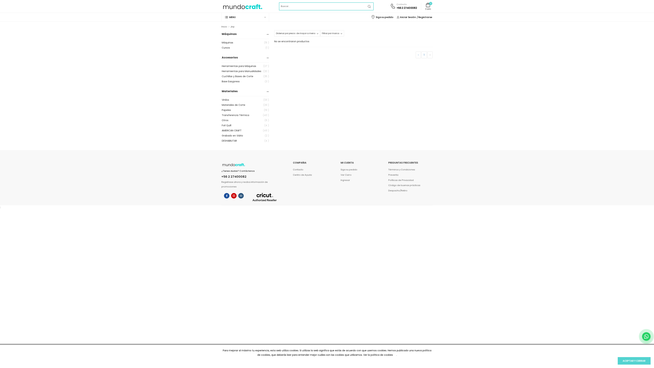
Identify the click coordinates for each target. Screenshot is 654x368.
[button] (245, 17)
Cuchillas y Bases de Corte (245, 76)
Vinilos (245, 100)
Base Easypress (245, 81)
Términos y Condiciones (401, 169)
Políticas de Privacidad (401, 180)
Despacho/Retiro (397, 190)
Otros (245, 120)
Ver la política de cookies (378, 355)
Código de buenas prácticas (404, 185)
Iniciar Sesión (408, 17)
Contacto (298, 169)
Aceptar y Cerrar (634, 361)
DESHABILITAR (245, 140)
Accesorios (230, 57)
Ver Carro (346, 175)
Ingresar (345, 180)
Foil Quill (245, 125)
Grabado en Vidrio (245, 135)
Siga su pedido (384, 17)
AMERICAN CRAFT (245, 130)
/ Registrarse (424, 17)
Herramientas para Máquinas (245, 66)
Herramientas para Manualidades (245, 71)
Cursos (245, 47)
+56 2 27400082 (406, 8)
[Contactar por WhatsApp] (646, 336)
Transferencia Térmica (245, 115)
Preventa (393, 175)
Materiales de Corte (245, 105)
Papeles (245, 110)
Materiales (230, 91)
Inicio (224, 26)
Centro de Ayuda (302, 175)
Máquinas (229, 34)
